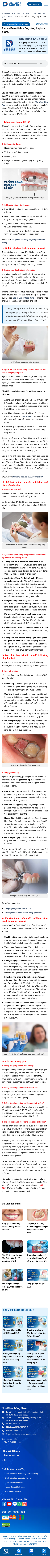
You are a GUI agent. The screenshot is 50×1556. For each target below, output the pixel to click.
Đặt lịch (7, 1460)
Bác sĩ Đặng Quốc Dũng (23, 298)
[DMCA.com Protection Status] (6, 1525)
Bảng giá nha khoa (11, 1455)
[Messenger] (18, 1551)
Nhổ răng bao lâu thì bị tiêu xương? (27, 477)
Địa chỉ (44, 1554)
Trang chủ (6, 13)
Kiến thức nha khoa (20, 13)
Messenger (18, 1554)
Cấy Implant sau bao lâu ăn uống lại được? (22, 913)
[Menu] (46, 4)
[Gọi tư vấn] (6, 1551)
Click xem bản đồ (21, 1415)
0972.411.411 (18, 1431)
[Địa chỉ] (44, 1551)
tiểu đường (26, 416)
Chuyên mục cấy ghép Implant (16, 24)
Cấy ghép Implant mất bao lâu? (17, 908)
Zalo (31, 1554)
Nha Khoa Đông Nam (33, 39)
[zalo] (31, 1551)
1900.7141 (17, 1423)
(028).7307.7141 (21, 1427)
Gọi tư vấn (6, 1554)
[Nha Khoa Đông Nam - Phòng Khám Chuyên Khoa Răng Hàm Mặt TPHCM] (12, 4)
